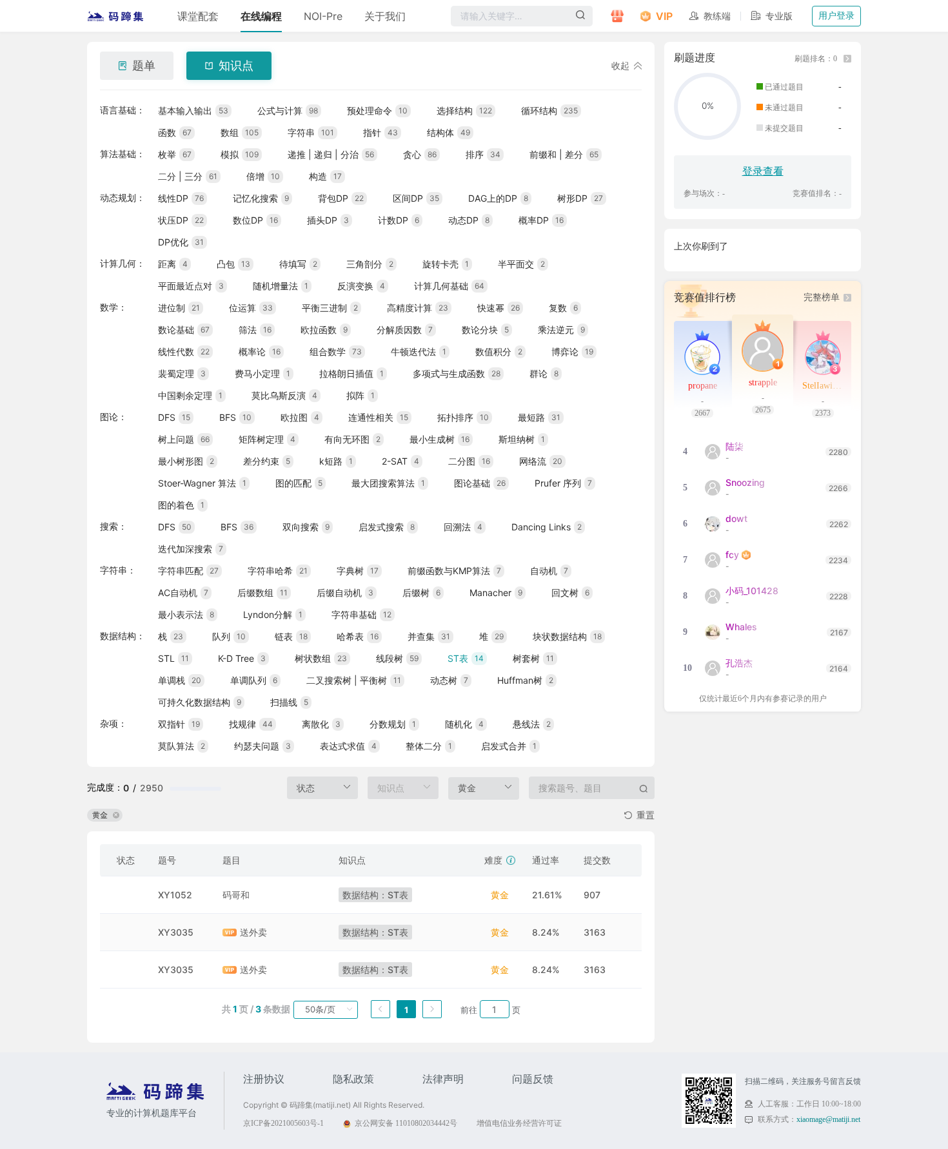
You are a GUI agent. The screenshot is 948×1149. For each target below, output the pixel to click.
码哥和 (236, 894)
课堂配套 (198, 16)
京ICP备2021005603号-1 (283, 1123)
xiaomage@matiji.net (828, 1119)
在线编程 (261, 16)
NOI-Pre (323, 16)
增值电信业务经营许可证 (519, 1123)
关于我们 (385, 16)
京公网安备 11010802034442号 (406, 1123)
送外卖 (253, 932)
